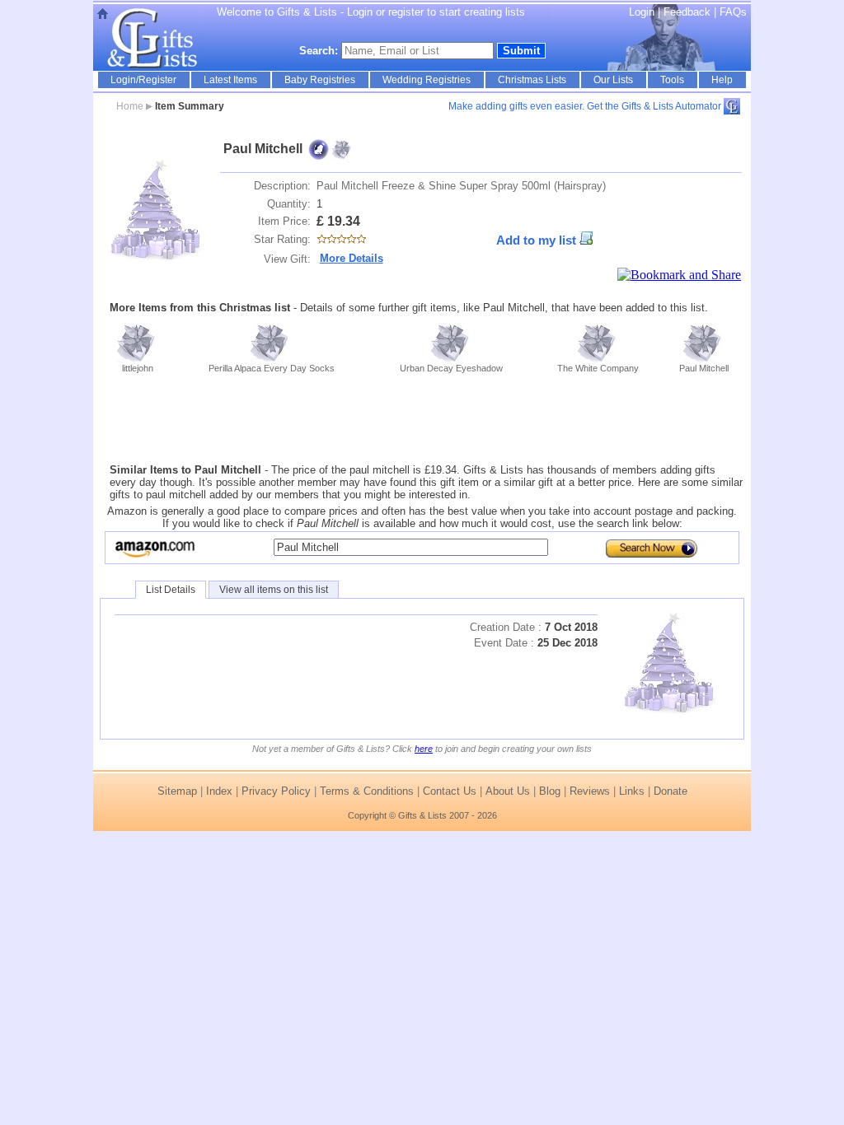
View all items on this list (273, 589)
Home (129, 106)
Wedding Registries (426, 80)
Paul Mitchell (704, 368)
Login (641, 12)
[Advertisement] (422, 418)
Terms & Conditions (367, 791)
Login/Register (143, 80)
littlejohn (137, 368)
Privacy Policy (276, 791)
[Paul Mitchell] (156, 209)
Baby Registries (319, 80)
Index (219, 791)
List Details (170, 589)
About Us (507, 791)
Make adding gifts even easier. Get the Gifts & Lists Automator (584, 106)
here (424, 749)
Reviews (590, 791)
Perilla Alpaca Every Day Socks (272, 368)
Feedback (688, 12)
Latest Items (230, 80)
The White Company (598, 368)
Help (722, 80)
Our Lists (613, 80)
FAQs (733, 12)
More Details (351, 258)
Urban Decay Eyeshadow (451, 368)
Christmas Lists (532, 80)
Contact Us (449, 791)
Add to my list (536, 240)
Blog (549, 791)
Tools (672, 80)
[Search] (647, 547)
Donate (670, 791)
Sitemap (177, 791)
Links (632, 791)
